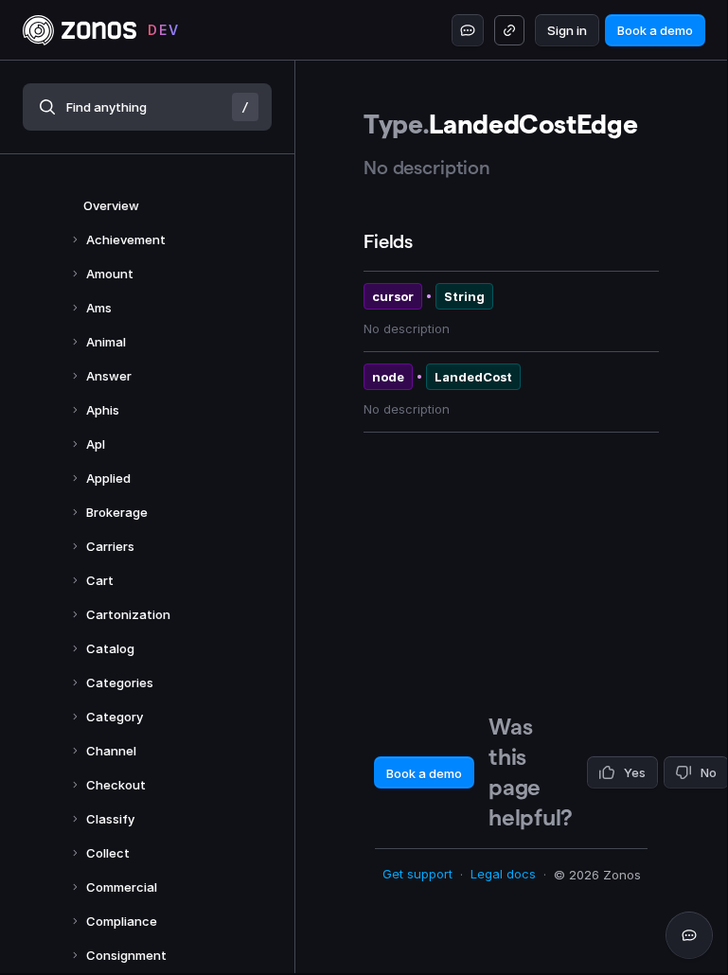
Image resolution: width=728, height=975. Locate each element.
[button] (147, 107)
